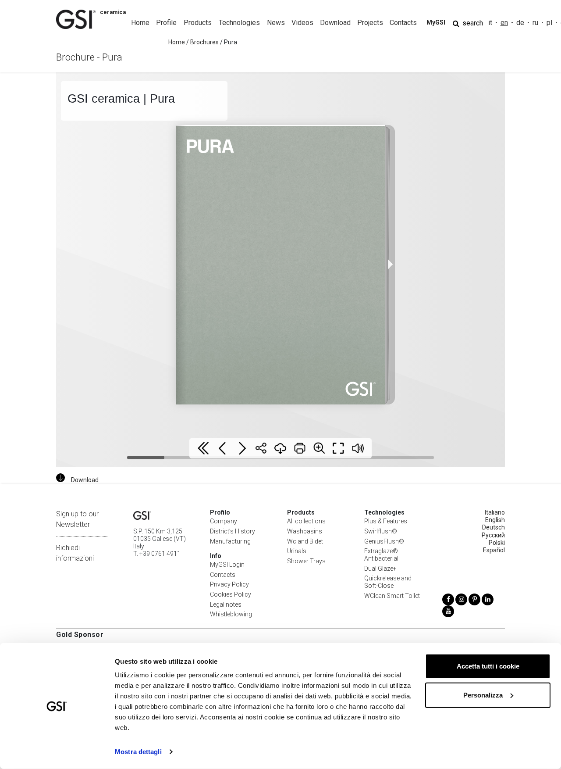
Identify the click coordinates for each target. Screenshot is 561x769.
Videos (302, 22)
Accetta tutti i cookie (488, 666)
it (490, 22)
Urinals (296, 550)
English (495, 519)
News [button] (276, 22)
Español (494, 550)
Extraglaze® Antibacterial (381, 554)
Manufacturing (230, 541)
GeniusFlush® (384, 541)
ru (535, 22)
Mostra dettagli (138, 751)
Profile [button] (166, 22)
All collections (306, 521)
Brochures (204, 42)
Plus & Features (385, 521)
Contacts (222, 574)
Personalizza (483, 694)
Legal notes (225, 604)
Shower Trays (306, 561)
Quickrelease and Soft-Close (388, 582)
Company (223, 521)
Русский (493, 535)
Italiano (495, 512)
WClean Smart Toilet (392, 595)
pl (549, 22)
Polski (497, 542)
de (520, 22)
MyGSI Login (227, 564)
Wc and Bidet (305, 541)
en (504, 22)
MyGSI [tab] (435, 22)
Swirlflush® (380, 531)
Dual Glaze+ (380, 568)
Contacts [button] (403, 22)
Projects (370, 22)
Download (85, 479)
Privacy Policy (229, 584)
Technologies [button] (239, 22)
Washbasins (304, 531)
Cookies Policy (230, 594)
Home (140, 22)
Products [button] (198, 22)
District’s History (232, 531)
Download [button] (335, 22)
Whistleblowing (231, 614)
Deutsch (493, 527)
